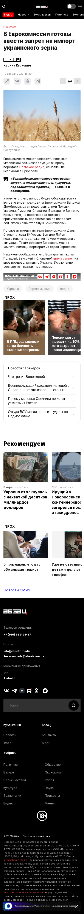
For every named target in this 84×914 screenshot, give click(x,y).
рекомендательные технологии (23, 892)
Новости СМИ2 (16, 590)
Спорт (49, 780)
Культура (10, 788)
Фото (7, 743)
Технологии (12, 795)
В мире (8, 487)
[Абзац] (42, 6)
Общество (53, 764)
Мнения (50, 803)
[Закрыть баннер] (77, 906)
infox (9, 297)
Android (9, 678)
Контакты (49, 735)
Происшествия (14, 780)
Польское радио (31, 167)
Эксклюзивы (42, 14)
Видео (8, 14)
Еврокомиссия (39, 289)
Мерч (46, 743)
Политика (61, 14)
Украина (13, 289)
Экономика (53, 772)
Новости (23, 14)
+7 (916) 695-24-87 (17, 634)
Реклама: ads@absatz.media (23, 656)
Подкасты (52, 795)
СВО (55, 487)
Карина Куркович (17, 65)
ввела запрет (63, 258)
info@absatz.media (17, 651)
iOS (5, 673)
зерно (64, 289)
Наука (49, 788)
